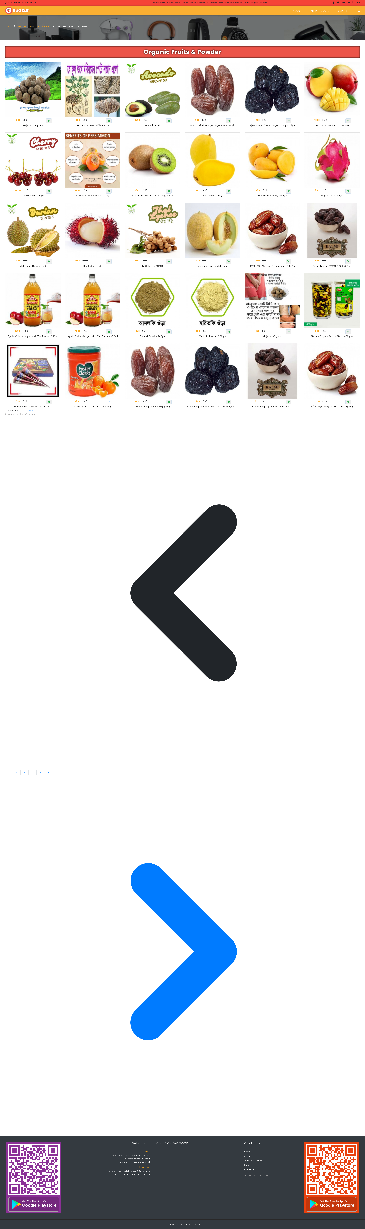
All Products (320, 11)
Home (7, 26)
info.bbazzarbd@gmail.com (134, 1162)
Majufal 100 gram (33, 125)
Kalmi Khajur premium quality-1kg (272, 406)
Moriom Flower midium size (93, 125)
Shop (247, 1165)
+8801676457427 (139, 1155)
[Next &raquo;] (183, 1128)
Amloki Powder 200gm (153, 336)
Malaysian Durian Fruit (33, 266)
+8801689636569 (121, 1155)
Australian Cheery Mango (272, 195)
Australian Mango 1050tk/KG (332, 125)
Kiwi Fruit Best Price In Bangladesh (152, 195)
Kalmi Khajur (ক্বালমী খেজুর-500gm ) (332, 266)
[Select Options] (108, 402)
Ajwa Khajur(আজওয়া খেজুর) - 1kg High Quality (212, 406)
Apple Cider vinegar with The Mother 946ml (33, 336)
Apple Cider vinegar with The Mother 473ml (92, 336)
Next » (30, 410)
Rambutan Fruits (92, 266)
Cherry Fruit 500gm (33, 195)
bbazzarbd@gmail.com (136, 1159)
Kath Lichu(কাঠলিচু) (152, 266)
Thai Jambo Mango (212, 195)
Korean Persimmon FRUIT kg (92, 195)
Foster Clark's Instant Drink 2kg (92, 406)
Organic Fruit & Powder (34, 26)
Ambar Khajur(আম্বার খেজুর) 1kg (152, 406)
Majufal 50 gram (272, 336)
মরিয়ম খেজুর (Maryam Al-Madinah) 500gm (272, 266)
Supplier (343, 11)
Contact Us (250, 1169)
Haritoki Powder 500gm (212, 336)
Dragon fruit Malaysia (332, 195)
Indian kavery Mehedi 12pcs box (33, 406)
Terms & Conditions (254, 1160)
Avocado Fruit (152, 125)
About (297, 11)
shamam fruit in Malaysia (212, 266)
